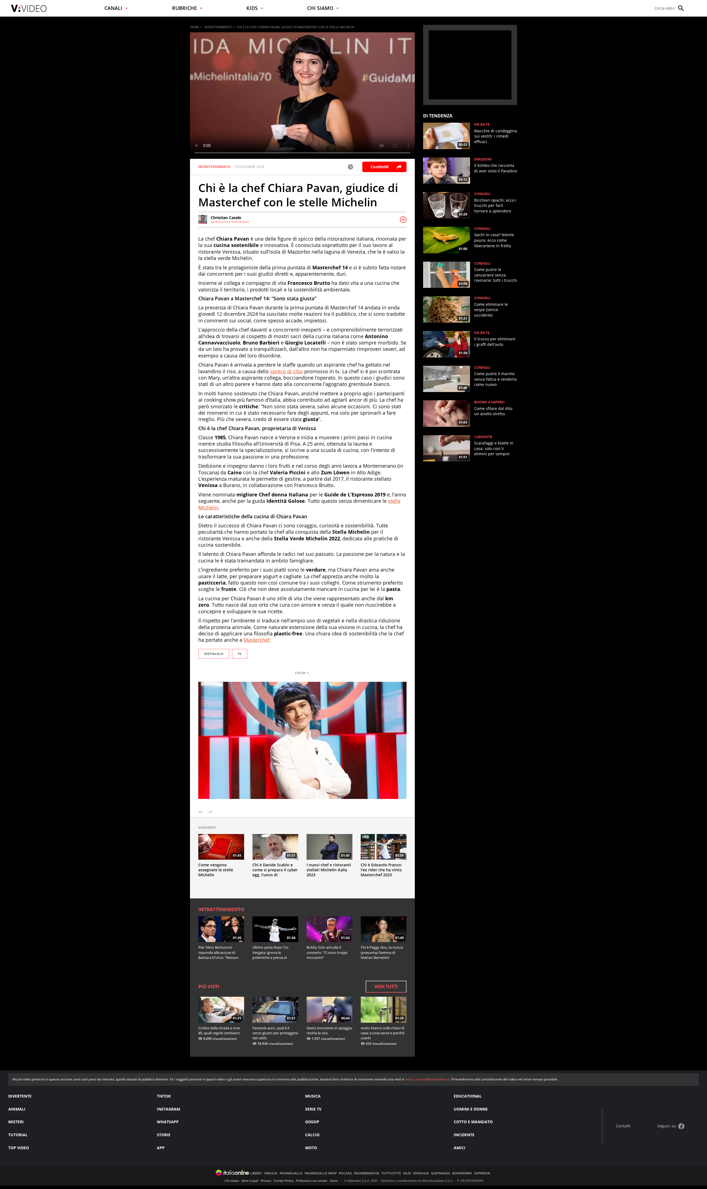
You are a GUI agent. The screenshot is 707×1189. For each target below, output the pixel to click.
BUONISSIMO (462, 1173)
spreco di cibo (286, 371)
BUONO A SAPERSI (489, 402)
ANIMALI (16, 1109)
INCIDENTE (464, 1134)
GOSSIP (312, 1121)
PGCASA (345, 1173)
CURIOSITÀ (483, 437)
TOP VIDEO (18, 1147)
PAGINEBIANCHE (366, 1173)
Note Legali (250, 1180)
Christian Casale (226, 217)
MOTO (311, 1147)
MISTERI (16, 1121)
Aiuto (334, 1180)
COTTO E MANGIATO (473, 1121)
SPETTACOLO (213, 654)
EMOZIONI (483, 159)
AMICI (459, 1147)
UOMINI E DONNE (471, 1109)
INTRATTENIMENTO (218, 27)
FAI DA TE (482, 125)
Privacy (266, 1180)
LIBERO (256, 1173)
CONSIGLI (482, 194)
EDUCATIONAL (468, 1096)
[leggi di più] (403, 219)
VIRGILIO (271, 1173)
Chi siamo (232, 1180)
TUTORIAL (18, 1134)
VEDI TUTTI (386, 986)
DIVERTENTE (19, 1096)
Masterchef (257, 639)
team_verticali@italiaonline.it (427, 1079)
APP (161, 1147)
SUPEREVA (482, 1173)
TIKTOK (164, 1096)
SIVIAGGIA (421, 1173)
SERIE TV (313, 1109)
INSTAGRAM (168, 1109)
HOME (194, 27)
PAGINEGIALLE (291, 1173)
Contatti (623, 1126)
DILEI (407, 1173)
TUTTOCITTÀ (391, 1173)
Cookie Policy (284, 1180)
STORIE (163, 1134)
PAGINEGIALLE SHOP (321, 1173)
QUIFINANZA (440, 1173)
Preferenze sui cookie (311, 1180)
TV (239, 654)
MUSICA (313, 1096)
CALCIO (312, 1134)
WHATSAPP (168, 1121)
